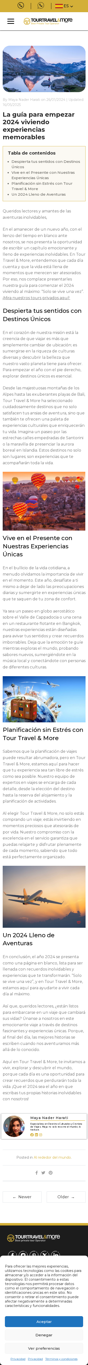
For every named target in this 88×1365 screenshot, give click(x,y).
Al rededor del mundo (52, 1157)
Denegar (44, 1335)
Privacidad (18, 1359)
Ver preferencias (44, 1348)
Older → (66, 1197)
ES (66, 6)
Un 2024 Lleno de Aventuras (38, 194)
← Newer (22, 1197)
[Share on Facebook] (36, 1173)
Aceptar (44, 1321)
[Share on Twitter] (43, 1173)
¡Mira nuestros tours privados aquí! (36, 298)
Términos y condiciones (61, 1359)
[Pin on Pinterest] (51, 1173)
